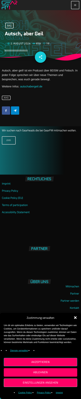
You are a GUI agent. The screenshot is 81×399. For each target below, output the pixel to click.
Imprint (59, 392)
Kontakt (74, 308)
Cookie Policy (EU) (12, 198)
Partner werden (70, 300)
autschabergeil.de (31, 86)
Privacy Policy (44, 392)
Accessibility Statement (16, 212)
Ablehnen (40, 372)
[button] (75, 318)
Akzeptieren (40, 362)
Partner (74, 293)
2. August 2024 (19, 43)
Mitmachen (72, 286)
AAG (9, 26)
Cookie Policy (25, 392)
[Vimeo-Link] (9, 5)
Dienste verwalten (19, 350)
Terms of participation (15, 205)
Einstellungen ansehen (40, 382)
